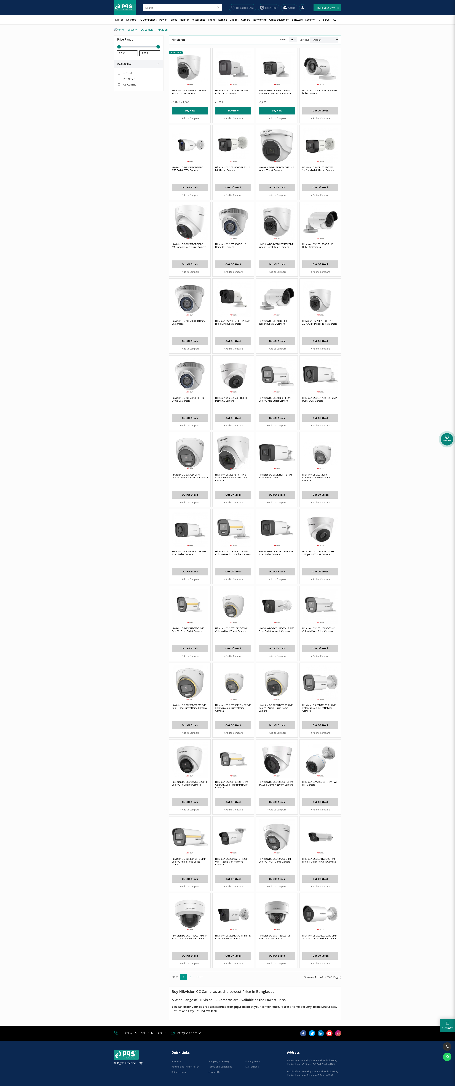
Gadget (234, 19)
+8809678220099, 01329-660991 (143, 1033)
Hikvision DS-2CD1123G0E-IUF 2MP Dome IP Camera (274, 937)
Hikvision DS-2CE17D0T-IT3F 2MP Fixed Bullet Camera (189, 553)
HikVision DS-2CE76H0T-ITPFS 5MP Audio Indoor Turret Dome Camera (231, 477)
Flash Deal (447, 438)
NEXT (199, 977)
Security (310, 19)
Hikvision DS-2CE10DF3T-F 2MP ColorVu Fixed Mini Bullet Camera (233, 553)
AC (334, 19)
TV (318, 19)
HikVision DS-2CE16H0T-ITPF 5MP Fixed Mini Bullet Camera (232, 322)
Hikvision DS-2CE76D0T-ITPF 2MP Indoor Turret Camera (189, 92)
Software (297, 19)
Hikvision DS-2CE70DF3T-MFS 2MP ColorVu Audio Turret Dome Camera (233, 707)
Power (163, 19)
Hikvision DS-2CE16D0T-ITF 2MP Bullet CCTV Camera (231, 92)
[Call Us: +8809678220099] (447, 1046)
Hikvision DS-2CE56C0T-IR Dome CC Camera (189, 322)
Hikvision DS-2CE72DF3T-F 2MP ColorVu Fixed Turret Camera (231, 630)
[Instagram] (338, 1034)
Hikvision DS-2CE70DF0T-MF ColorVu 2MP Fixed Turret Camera (190, 476)
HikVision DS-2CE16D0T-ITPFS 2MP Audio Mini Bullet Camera (318, 169)
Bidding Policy (179, 1072)
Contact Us (214, 1072)
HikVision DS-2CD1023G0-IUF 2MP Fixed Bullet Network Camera (276, 630)
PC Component (148, 19)
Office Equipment (279, 19)
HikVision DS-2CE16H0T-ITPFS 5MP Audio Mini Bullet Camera (275, 92)
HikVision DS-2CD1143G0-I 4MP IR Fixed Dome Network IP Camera (189, 937)
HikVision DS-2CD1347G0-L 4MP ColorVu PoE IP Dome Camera (275, 860)
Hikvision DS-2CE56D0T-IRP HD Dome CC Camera (188, 399)
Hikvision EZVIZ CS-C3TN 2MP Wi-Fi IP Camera (319, 783)
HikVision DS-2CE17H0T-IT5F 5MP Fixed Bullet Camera (276, 553)
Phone (211, 19)
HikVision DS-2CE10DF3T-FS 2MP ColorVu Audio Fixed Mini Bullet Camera (232, 784)
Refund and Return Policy (185, 1066)
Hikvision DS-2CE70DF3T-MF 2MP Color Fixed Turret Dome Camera (189, 706)
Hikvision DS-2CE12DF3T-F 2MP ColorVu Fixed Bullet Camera (188, 630)
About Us (176, 1061)
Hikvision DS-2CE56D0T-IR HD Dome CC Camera (230, 245)
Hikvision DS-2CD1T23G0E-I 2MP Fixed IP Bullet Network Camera (319, 860)
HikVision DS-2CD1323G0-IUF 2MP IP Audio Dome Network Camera (276, 783)
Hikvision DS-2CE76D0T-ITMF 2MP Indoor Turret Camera (276, 169)
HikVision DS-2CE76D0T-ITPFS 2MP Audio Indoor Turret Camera (320, 322)
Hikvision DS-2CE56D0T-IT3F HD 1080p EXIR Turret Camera (318, 553)
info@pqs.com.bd (189, 1033)
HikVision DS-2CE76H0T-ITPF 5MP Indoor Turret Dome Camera (276, 245)
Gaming (222, 19)
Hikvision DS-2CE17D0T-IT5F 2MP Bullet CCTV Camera (319, 399)
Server (326, 19)
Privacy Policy (252, 1061)
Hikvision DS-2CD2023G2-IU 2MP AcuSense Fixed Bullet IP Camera (320, 937)
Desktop (131, 19)
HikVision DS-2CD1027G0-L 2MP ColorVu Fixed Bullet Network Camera (319, 707)
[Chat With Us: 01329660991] (447, 1057)
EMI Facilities (252, 1066)
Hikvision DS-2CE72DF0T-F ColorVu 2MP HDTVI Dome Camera (316, 477)
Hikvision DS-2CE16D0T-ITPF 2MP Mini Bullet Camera (232, 169)
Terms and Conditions (220, 1066)
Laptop (119, 19)
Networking (260, 19)
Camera (245, 19)
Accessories (198, 19)
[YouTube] (329, 1034)
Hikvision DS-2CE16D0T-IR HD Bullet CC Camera (317, 245)
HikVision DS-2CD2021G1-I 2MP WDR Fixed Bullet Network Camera (231, 861)
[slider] (138, 46)
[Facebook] (303, 1034)
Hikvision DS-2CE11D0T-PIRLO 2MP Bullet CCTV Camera (187, 169)
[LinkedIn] (320, 1034)
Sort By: (304, 39)
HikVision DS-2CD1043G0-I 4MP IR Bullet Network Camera (233, 937)
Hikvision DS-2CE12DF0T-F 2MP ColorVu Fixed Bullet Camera (318, 630)
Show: (283, 39)
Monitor (184, 19)
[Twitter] (312, 1034)
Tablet (173, 19)
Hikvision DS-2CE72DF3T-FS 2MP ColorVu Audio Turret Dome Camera (276, 707)
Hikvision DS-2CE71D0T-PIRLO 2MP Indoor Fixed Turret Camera (189, 245)
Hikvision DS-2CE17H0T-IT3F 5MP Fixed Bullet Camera (276, 476)
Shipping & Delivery (218, 1061)
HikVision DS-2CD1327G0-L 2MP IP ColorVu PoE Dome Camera (190, 783)
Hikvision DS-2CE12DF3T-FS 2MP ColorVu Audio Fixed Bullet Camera (189, 861)
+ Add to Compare (189, 118)
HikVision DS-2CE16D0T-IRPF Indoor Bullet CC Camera (274, 322)
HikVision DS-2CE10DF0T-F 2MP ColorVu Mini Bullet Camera (275, 399)
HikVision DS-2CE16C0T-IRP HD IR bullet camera (319, 92)
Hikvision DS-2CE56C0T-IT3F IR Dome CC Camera (231, 399)
